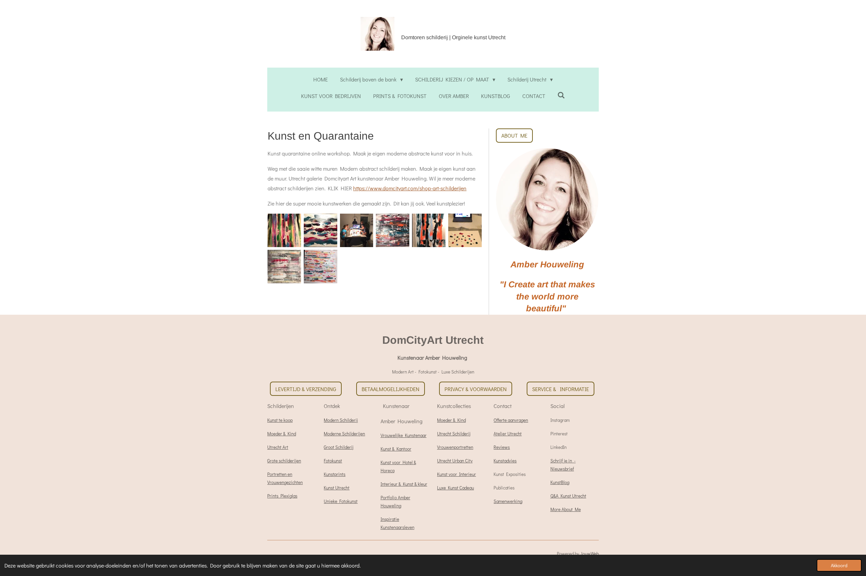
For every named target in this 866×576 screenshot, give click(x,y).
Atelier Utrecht (508, 434)
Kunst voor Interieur (456, 474)
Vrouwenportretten (455, 447)
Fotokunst (333, 461)
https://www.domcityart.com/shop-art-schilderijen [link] (409, 188)
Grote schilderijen (284, 461)
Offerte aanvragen (511, 420)
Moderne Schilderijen (344, 434)
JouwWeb (589, 554)
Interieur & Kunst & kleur (404, 484)
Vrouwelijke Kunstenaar (404, 435)
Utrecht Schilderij (454, 434)
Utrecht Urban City (455, 461)
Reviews (502, 447)
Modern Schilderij (341, 420)
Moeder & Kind (281, 434)
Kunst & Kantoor (396, 449)
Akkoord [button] (839, 565)
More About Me (565, 509)
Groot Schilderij (339, 447)
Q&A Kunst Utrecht (568, 496)
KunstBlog (559, 482)
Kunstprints (334, 474)
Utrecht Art (277, 447)
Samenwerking (508, 501)
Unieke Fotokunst (341, 501)
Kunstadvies (505, 461)
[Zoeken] (561, 95)
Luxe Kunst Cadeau (455, 488)
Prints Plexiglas (282, 496)
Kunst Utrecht (336, 488)
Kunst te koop (280, 420)
